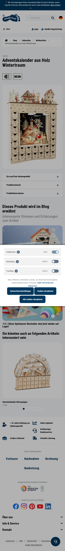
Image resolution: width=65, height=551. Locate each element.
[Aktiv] (55, 251)
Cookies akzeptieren (45, 291)
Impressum (32, 286)
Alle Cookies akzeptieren (32, 299)
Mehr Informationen (45, 283)
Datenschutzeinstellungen (20, 291)
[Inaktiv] (55, 261)
